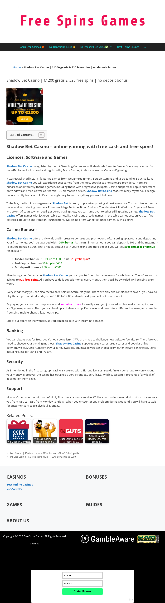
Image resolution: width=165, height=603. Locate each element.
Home (17, 67)
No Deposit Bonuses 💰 (62, 46)
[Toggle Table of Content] (40, 135)
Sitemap (34, 543)
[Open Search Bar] (145, 47)
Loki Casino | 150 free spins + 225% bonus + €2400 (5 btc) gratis (44, 453)
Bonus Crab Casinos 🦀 (31, 46)
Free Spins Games (34, 536)
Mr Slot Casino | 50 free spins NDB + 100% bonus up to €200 (43, 456)
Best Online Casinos (128, 46)
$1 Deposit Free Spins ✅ (94, 46)
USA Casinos (14, 488)
